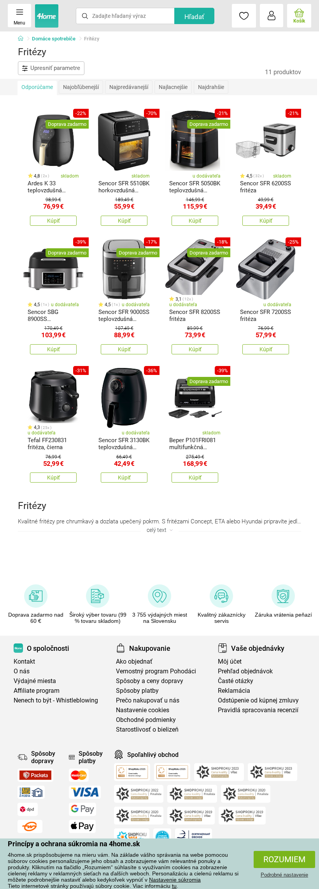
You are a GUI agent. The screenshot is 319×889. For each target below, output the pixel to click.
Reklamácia (234, 691)
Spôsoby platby (137, 691)
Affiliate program (37, 691)
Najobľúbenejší (81, 87)
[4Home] (23, 38)
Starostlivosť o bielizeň (147, 729)
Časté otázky (235, 681)
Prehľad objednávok (245, 671)
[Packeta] (35, 775)
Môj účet (230, 661)
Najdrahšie (211, 87)
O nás (22, 671)
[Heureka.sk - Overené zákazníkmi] (162, 837)
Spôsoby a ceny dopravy (149, 681)
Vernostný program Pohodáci (156, 671)
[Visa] (85, 792)
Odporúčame (37, 87)
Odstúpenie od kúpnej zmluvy (258, 700)
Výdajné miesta (35, 681)
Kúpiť (53, 221)
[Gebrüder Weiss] (30, 826)
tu (174, 886)
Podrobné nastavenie (284, 875)
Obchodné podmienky (146, 720)
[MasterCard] (79, 775)
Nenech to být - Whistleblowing (56, 700)
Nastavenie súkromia (175, 880)
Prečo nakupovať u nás (147, 700)
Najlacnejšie (173, 87)
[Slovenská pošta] (31, 792)
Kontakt (24, 661)
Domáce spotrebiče (53, 39)
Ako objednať (134, 661)
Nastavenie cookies (142, 710)
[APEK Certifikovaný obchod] (193, 837)
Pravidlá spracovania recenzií (258, 710)
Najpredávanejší (128, 87)
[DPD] (28, 809)
